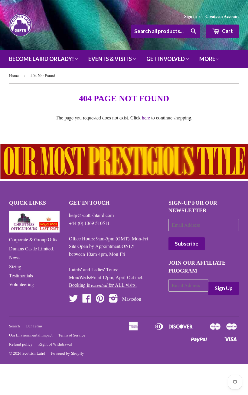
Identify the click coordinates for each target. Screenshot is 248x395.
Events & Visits (110, 58)
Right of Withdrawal (55, 344)
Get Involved (166, 58)
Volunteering (21, 284)
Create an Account (222, 16)
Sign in (190, 16)
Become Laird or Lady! (42, 58)
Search (14, 326)
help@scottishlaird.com (91, 215)
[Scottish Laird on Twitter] (73, 300)
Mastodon (131, 299)
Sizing (15, 266)
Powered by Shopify (67, 353)
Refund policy (21, 344)
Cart (227, 31)
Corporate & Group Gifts (33, 239)
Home (14, 75)
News (14, 257)
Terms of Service (71, 335)
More (207, 58)
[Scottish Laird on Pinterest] (100, 300)
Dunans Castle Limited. (31, 248)
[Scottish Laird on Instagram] (113, 300)
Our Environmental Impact (31, 335)
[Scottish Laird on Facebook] (86, 300)
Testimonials (21, 275)
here (146, 117)
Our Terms (34, 326)
